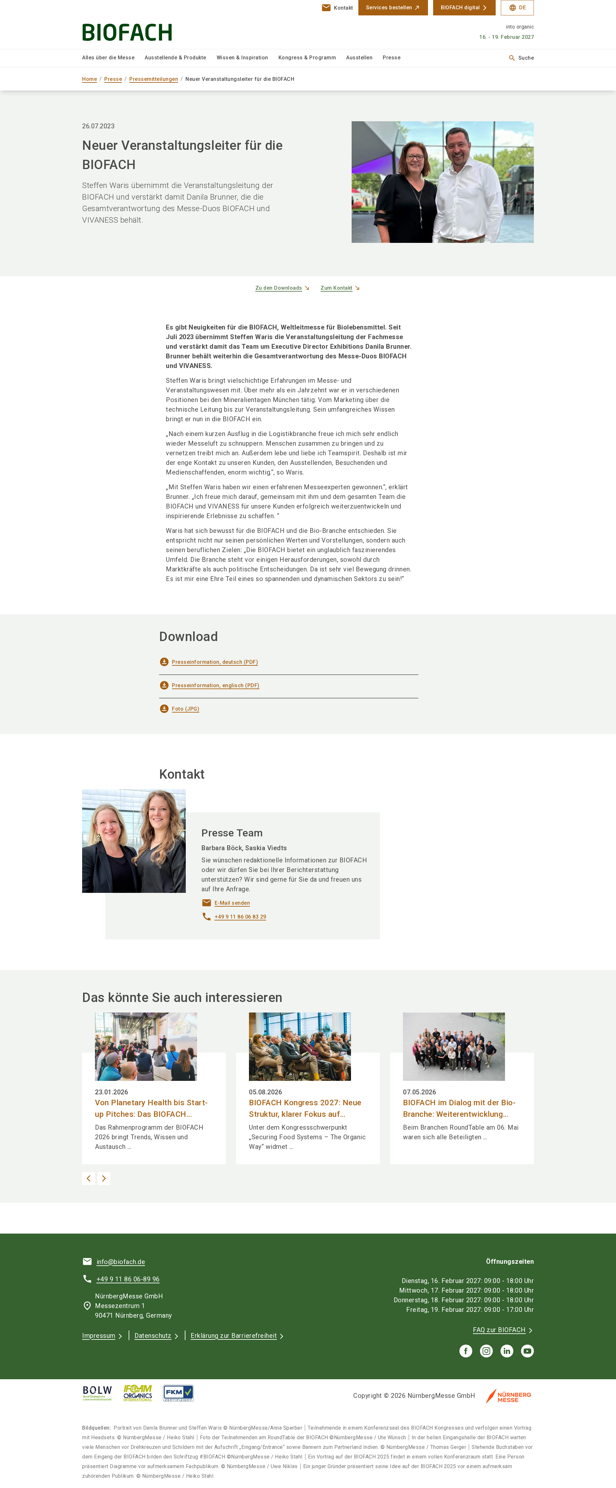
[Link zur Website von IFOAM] (143, 1393)
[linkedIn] (507, 1351)
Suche (521, 58)
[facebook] (465, 1351)
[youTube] (527, 1351)
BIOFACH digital (460, 7)
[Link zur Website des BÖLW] (102, 1393)
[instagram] (486, 1351)
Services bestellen (389, 7)
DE (517, 8)
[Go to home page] (134, 24)
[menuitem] (113, 58)
